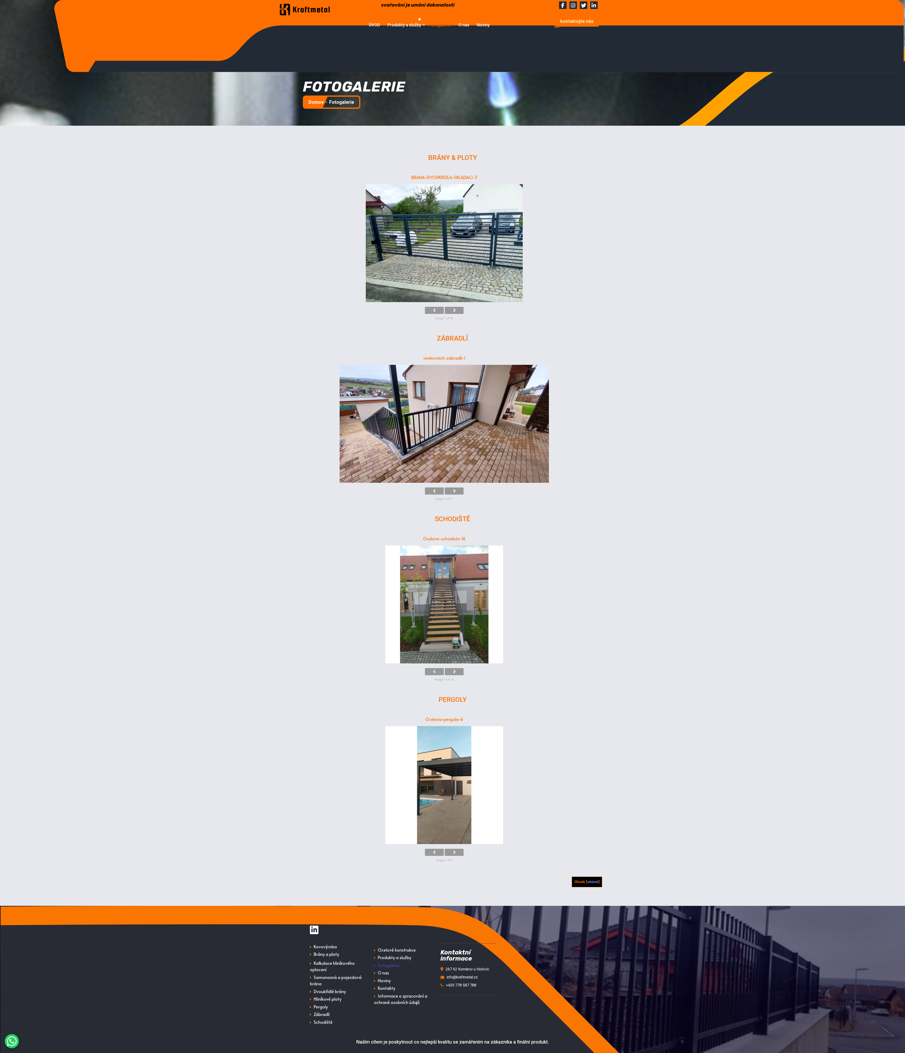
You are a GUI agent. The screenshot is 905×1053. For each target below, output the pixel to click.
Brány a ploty (326, 954)
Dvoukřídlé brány (330, 991)
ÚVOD (374, 24)
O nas (463, 24)
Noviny (483, 24)
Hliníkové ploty (327, 999)
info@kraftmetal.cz (462, 977)
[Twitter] (583, 6)
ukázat (592, 882)
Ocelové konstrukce (397, 950)
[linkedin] (594, 6)
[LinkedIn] (314, 930)
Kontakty (386, 988)
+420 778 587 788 (461, 985)
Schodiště (323, 1022)
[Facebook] (563, 6)
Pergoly (321, 1007)
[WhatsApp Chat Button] (12, 1041)
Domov (316, 102)
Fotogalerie (440, 24)
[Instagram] (573, 6)
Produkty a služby (404, 24)
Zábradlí (321, 1014)
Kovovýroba (325, 946)
